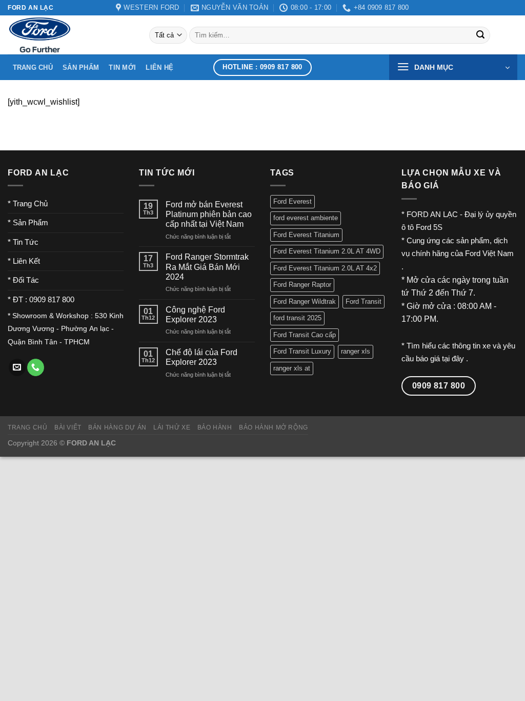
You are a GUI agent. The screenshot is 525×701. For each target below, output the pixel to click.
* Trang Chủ (28, 203)
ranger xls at (291, 368)
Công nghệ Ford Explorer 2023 (195, 314)
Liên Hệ (159, 67)
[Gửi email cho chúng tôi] (17, 367)
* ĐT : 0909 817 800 (41, 299)
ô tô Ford (416, 227)
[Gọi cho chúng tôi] (35, 367)
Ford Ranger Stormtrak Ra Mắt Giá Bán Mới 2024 (207, 266)
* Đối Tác (23, 280)
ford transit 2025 (297, 318)
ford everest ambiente (305, 218)
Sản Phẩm (81, 67)
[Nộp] (481, 35)
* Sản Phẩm (28, 222)
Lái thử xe (171, 427)
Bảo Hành (214, 427)
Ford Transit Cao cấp (304, 335)
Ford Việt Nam (489, 253)
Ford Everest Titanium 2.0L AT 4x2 (325, 268)
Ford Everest (292, 201)
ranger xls (355, 351)
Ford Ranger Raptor (302, 284)
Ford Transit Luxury (302, 351)
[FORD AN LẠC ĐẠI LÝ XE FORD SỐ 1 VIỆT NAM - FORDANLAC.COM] (71, 34)
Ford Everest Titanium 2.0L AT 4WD (326, 251)
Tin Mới (122, 67)
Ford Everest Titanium (306, 235)
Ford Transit (363, 301)
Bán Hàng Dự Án (117, 427)
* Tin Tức (23, 242)
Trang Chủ (33, 67)
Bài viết (68, 427)
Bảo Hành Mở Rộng (273, 427)
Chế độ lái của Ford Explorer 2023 (201, 357)
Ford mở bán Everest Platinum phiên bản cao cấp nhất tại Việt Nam (209, 214)
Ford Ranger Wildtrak (304, 301)
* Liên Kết (24, 261)
